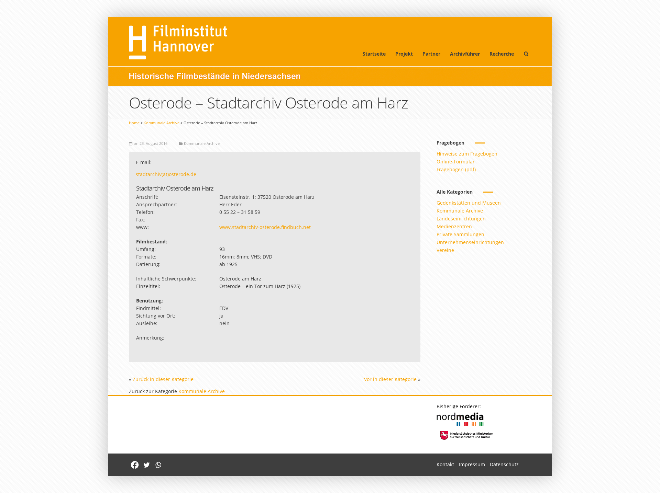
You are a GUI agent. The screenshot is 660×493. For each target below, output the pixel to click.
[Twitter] (146, 465)
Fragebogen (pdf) (456, 169)
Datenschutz (504, 464)
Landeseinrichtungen (461, 218)
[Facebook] (135, 465)
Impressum (472, 464)
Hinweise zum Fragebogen (467, 153)
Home (134, 122)
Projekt (404, 53)
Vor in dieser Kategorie (390, 379)
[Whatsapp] (158, 465)
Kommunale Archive (161, 122)
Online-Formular (456, 161)
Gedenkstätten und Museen (469, 202)
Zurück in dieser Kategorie (163, 379)
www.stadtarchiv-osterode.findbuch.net (265, 227)
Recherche (502, 53)
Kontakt (445, 464)
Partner (431, 53)
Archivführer (465, 53)
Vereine (445, 250)
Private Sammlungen (460, 234)
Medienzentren (454, 226)
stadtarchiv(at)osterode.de (166, 174)
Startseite (374, 53)
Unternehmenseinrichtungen (470, 242)
